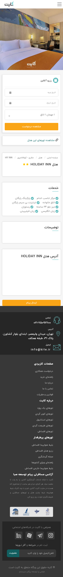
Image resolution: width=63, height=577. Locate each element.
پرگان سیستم (25, 571)
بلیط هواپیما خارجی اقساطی (39, 468)
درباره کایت (46, 401)
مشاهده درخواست (31, 126)
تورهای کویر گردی (44, 414)
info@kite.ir (41, 350)
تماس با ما (47, 388)
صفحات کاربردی (43, 364)
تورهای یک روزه (45, 408)
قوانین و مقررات (45, 394)
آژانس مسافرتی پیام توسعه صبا (33, 474)
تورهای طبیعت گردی (42, 425)
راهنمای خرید (46, 377)
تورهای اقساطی (45, 431)
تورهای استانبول (45, 419)
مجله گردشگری (45, 456)
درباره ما (49, 383)
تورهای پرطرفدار (43, 437)
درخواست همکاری (44, 371)
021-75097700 (42, 323)
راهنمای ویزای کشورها (42, 462)
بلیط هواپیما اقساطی (42, 445)
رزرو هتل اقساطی (44, 451)
